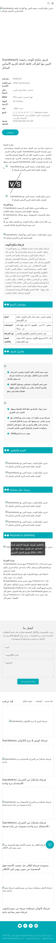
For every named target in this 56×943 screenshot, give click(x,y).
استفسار (10, 132)
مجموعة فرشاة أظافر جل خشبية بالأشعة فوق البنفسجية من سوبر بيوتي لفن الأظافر (25, 867)
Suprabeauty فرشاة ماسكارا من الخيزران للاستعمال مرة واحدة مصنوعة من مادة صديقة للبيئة (25, 824)
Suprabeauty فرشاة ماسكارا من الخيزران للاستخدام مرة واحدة (24, 781)
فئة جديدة (49, 701)
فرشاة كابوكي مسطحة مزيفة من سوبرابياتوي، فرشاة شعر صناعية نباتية (26, 910)
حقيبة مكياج (27, 701)
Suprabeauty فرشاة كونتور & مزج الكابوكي (24, 740)
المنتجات (38, 701)
